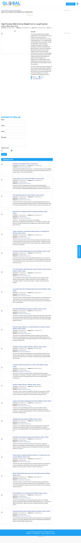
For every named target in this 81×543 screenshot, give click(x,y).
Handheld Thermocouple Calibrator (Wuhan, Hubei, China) (29, 347)
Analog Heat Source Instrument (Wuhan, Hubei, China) (28, 178)
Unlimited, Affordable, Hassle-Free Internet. (25, 164)
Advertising (27, 167)
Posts (53, 533)
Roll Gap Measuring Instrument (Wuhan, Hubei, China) (28, 195)
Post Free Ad (70, 4)
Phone (3, 125)
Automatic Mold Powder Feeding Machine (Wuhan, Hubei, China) (31, 511)
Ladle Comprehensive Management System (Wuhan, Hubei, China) (32, 401)
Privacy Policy (36, 533)
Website (35, 77)
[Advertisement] (27, 96)
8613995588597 (37, 78)
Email (3, 131)
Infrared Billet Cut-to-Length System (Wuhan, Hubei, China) (30, 493)
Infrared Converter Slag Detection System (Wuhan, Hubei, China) (31, 251)
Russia (19, 167)
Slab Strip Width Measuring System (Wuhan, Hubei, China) (29, 309)
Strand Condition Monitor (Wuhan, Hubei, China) (26, 384)
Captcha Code (5, 148)
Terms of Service (46, 533)
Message (3, 137)
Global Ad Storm (40, 532)
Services (23, 167)
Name (3, 119)
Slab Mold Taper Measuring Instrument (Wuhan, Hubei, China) (30, 437)
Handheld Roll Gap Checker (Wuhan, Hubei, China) (27, 419)
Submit (4, 154)
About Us (28, 533)
